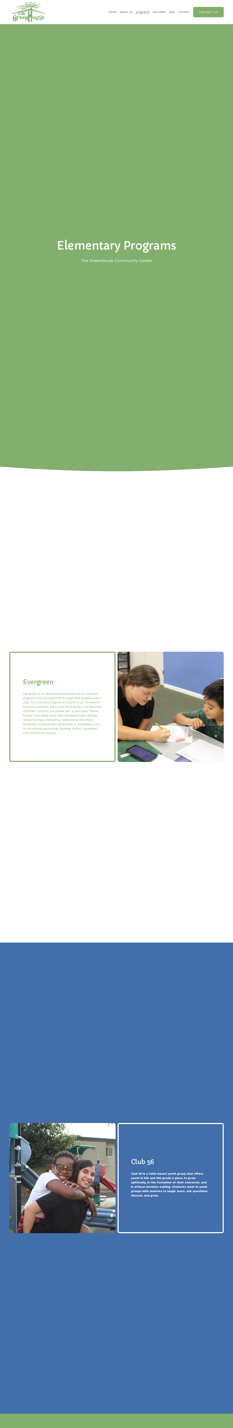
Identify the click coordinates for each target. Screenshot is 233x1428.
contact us (208, 12)
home (113, 12)
